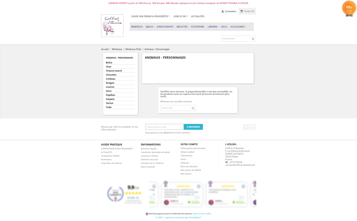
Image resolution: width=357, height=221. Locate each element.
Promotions (106, 159)
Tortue (109, 103)
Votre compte (189, 144)
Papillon (110, 95)
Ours (108, 91)
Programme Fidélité (110, 156)
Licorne (110, 86)
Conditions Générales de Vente (155, 152)
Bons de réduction (189, 166)
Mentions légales (149, 148)
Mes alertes (186, 173)
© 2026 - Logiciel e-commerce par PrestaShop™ (178, 217)
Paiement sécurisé (149, 159)
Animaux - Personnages (119, 57)
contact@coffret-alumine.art (240, 165)
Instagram (253, 127)
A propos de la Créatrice (152, 163)
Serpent (110, 99)
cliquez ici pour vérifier (202, 213)
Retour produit (187, 152)
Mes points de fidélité (191, 170)
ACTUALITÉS (197, 16)
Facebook (246, 127)
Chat (108, 66)
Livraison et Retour (149, 156)
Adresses (185, 162)
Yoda (109, 107)
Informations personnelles (193, 148)
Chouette (111, 74)
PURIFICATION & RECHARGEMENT (117, 148)
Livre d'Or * (180, 16)
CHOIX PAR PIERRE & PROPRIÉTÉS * (150, 16)
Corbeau (110, 78)
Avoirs (183, 159)
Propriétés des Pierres (111, 163)
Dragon (110, 82)
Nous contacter (148, 166)
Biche (109, 62)
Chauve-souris (114, 70)
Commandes (186, 155)
